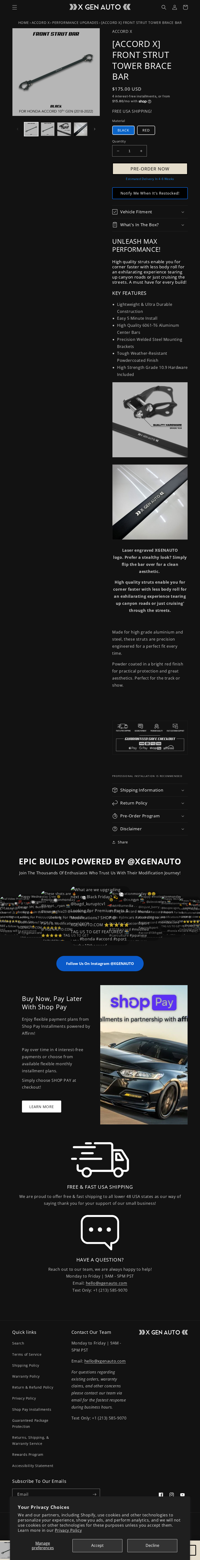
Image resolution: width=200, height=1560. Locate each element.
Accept (97, 1545)
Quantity (119, 141)
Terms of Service (27, 1354)
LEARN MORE (41, 1106)
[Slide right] (94, 129)
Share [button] (123, 842)
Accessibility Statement (32, 1465)
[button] (14, 7)
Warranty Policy (26, 1376)
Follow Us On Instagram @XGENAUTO (100, 963)
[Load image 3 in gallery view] (64, 129)
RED (146, 130)
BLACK (123, 130)
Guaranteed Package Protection (30, 1423)
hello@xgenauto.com (106, 1283)
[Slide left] (17, 129)
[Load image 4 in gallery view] (81, 129)
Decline (152, 1545)
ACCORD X (41, 22)
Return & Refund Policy (32, 1387)
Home (23, 22)
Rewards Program (27, 1454)
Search (18, 1343)
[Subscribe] (94, 1494)
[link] (100, 1159)
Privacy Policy (68, 1530)
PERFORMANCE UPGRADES (75, 22)
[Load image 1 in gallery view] (31, 129)
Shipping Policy (25, 1365)
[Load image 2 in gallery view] (48, 129)
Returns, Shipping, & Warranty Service (30, 1440)
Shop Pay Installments (31, 1409)
